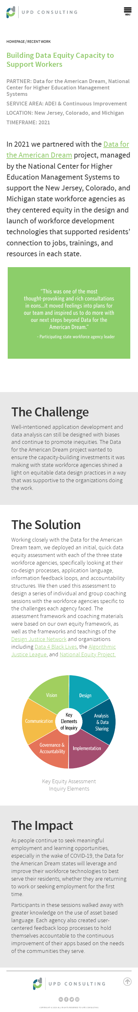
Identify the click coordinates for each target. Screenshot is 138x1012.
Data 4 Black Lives (56, 647)
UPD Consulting (41, 12)
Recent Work (39, 41)
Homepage (15, 41)
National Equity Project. (88, 654)
